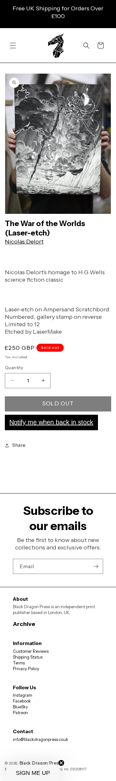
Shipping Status (28, 657)
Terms (19, 662)
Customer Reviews (31, 651)
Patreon (20, 712)
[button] (13, 45)
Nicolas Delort (24, 241)
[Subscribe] (96, 566)
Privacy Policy (26, 668)
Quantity (14, 367)
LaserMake (47, 331)
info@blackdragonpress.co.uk (40, 739)
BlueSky (20, 706)
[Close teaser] (61, 763)
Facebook (22, 700)
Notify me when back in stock (51, 422)
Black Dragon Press (40, 762)
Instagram (22, 695)
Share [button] (19, 445)
